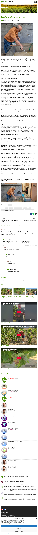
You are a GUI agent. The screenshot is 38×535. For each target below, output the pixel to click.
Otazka (11, 410)
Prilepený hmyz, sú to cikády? (13, 403)
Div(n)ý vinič (10, 409)
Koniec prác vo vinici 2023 (30, 219)
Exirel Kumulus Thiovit (12, 460)
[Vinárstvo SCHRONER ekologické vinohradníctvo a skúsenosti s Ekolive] (31, 291)
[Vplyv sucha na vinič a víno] (19, 291)
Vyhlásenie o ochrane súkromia (24, 533)
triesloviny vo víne (27, 209)
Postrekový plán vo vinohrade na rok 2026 (19, 476)
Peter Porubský (12, 378)
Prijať (19, 525)
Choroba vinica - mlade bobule (13, 390)
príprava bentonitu (4, 209)
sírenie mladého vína (12, 209)
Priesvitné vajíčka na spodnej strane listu (15, 441)
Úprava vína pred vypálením (13, 428)
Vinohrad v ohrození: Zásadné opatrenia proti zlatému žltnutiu (23, 498)
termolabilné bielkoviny (20, 209)
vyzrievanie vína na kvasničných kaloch (8, 210)
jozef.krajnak (12, 391)
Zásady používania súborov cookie (13, 533)
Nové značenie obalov (12, 377)
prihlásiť (26, 280)
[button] (36, 518)
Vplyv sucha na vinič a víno (18, 296)
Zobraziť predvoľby (19, 531)
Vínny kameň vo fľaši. (12, 454)
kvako (11, 448)
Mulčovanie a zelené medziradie (14, 434)
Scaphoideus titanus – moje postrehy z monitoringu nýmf (18, 415)
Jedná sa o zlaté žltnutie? (12, 384)
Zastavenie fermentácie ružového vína (10, 220)
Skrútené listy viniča (11, 447)
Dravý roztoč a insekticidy (12, 466)
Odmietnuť (19, 528)
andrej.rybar (12, 429)
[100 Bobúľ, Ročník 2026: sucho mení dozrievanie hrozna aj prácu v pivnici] (6, 291)
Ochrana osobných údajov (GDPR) (8, 516)
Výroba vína (10, 204)
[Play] (19, 192)
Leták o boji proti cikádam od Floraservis (15, 396)
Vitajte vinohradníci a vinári (7, 2)
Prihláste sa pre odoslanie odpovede (30, 236)
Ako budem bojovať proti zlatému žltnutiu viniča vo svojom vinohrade (21, 493)
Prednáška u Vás (4, 513)
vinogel (33, 209)
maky (10, 416)
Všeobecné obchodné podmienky (8, 515)
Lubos (10, 423)
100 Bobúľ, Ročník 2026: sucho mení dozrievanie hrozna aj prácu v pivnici (6, 298)
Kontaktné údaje (4, 512)
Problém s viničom (11, 422)
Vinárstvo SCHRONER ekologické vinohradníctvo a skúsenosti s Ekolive (30, 298)
